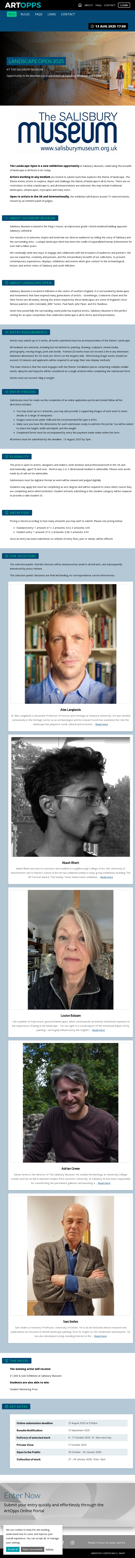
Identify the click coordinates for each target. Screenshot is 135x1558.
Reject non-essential (32, 1549)
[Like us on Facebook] (63, 1543)
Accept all (13, 1549)
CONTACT (110, 5)
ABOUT (88, 5)
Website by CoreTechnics (104, 1553)
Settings (50, 1549)
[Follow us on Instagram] (72, 1543)
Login (124, 5)
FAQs (98, 5)
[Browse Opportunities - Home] (80, 5)
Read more (101, 724)
